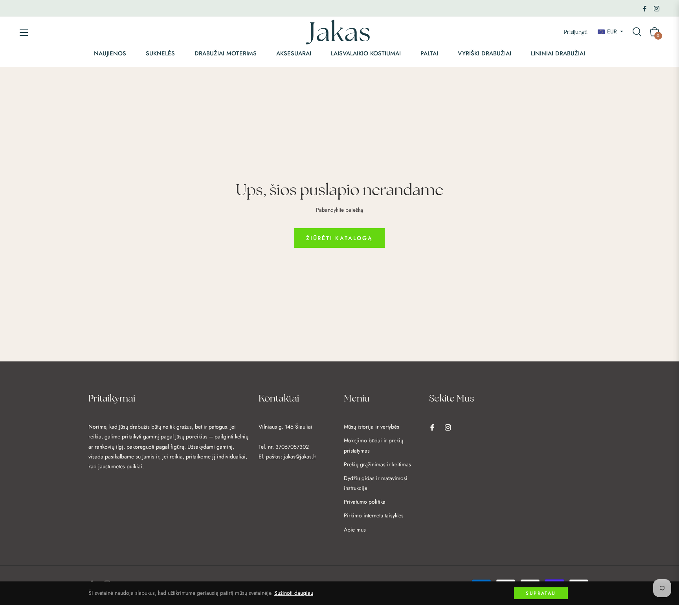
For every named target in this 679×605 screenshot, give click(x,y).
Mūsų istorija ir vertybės (371, 427)
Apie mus (355, 530)
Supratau (541, 593)
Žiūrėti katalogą (339, 238)
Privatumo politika (364, 502)
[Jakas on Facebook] (645, 8)
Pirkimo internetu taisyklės (374, 515)
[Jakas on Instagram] (656, 8)
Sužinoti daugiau (293, 593)
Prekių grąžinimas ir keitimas (377, 464)
